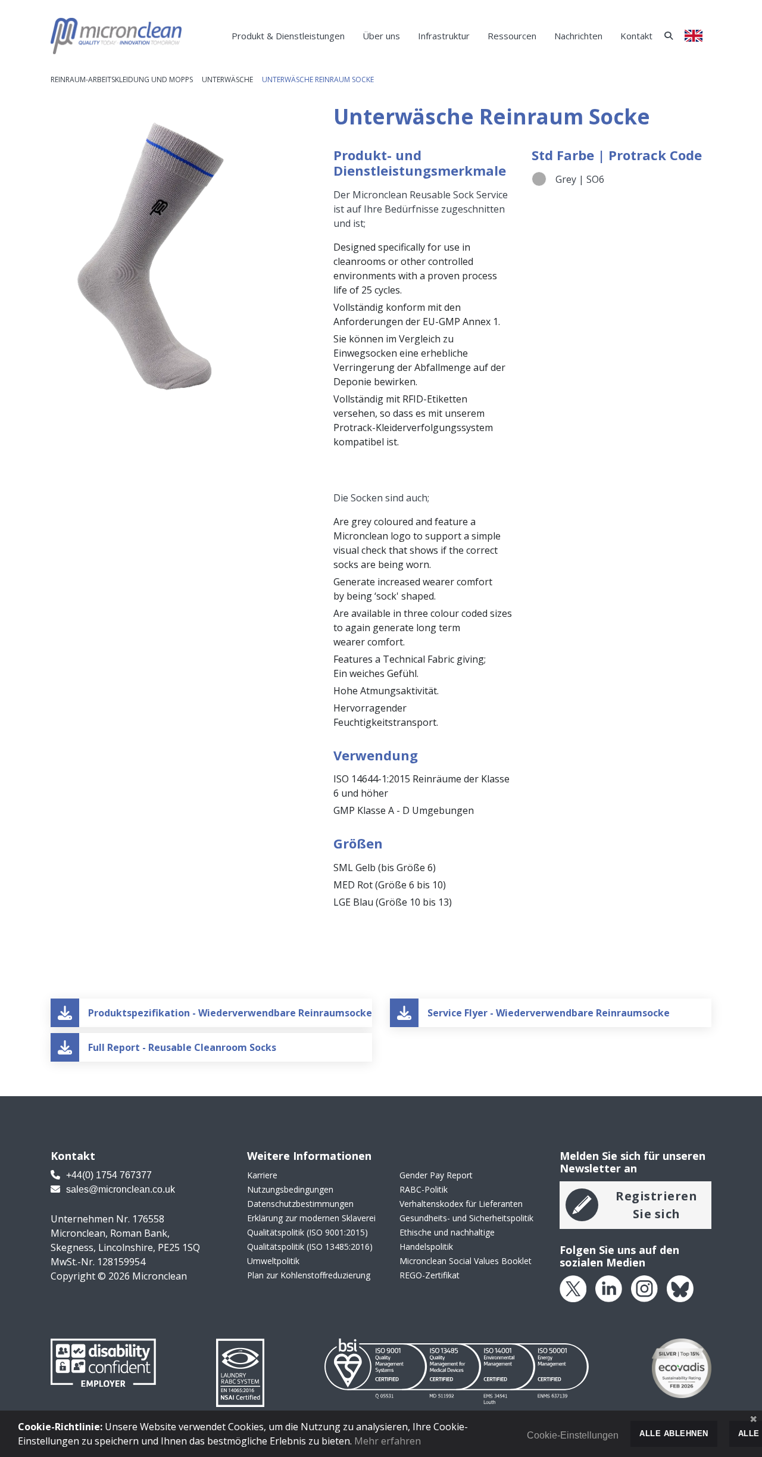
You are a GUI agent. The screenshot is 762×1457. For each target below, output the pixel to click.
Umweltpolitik (273, 1260)
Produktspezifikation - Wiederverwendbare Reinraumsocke (230, 1012)
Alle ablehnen (673, 1433)
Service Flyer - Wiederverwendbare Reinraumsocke (548, 1012)
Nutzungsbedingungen (290, 1189)
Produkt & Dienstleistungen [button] (288, 36)
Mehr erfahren (387, 1440)
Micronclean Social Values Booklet (465, 1260)
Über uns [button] (381, 36)
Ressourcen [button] (512, 36)
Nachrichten (578, 36)
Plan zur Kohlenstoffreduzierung (308, 1275)
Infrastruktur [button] (444, 36)
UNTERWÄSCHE (227, 79)
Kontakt (636, 36)
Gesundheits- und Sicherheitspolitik (466, 1218)
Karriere (262, 1175)
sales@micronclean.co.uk (119, 1189)
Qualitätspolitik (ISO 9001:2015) (307, 1232)
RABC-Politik (423, 1189)
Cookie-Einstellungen (573, 1435)
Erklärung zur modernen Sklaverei (311, 1218)
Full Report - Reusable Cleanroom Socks (182, 1047)
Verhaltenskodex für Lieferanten (461, 1203)
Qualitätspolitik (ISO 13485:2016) (310, 1246)
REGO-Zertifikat (429, 1275)
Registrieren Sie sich (656, 1205)
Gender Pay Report (436, 1175)
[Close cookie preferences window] (753, 1419)
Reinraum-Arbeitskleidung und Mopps (122, 79)
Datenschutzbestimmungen (300, 1203)
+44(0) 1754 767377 (108, 1175)
